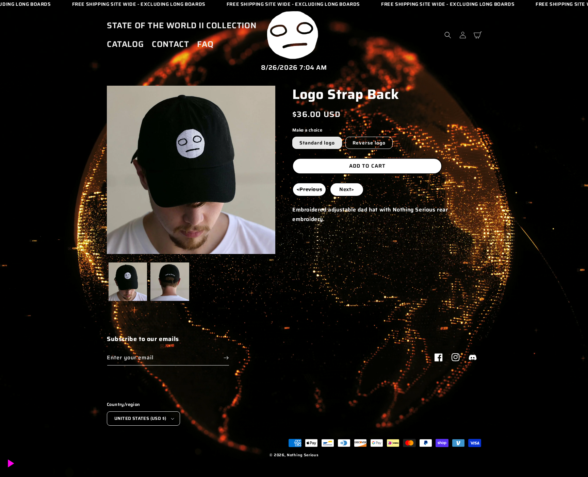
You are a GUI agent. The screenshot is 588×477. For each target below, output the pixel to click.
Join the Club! (294, 261)
